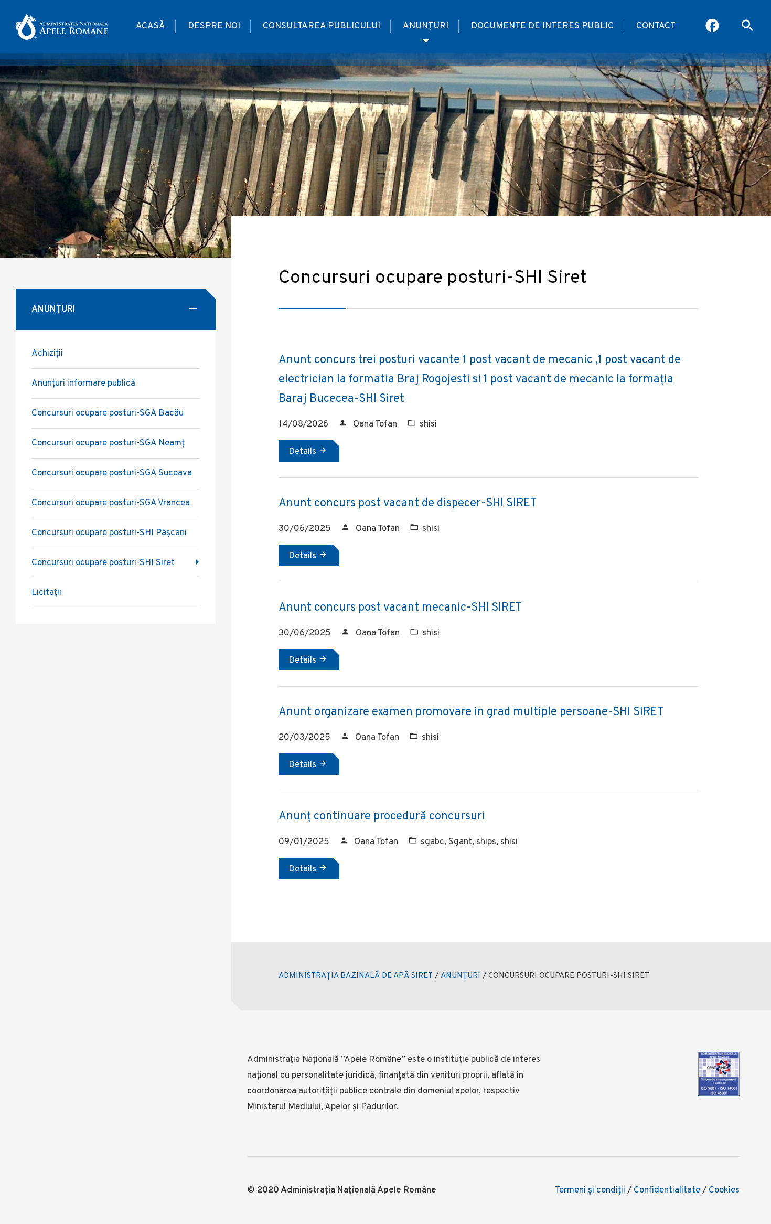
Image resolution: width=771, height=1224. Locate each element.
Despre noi (214, 26)
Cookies (724, 1190)
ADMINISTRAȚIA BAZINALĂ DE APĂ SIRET (356, 976)
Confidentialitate (667, 1190)
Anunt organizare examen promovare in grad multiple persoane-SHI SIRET (471, 712)
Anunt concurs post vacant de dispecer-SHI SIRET (408, 503)
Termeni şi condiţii (590, 1190)
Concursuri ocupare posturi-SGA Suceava (111, 473)
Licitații (46, 593)
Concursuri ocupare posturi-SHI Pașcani (109, 533)
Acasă (150, 26)
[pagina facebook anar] (713, 26)
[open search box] (747, 26)
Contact (656, 26)
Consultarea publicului (321, 26)
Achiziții (47, 353)
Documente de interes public (542, 26)
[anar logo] (62, 27)
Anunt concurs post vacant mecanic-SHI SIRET (400, 608)
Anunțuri (425, 26)
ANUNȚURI (460, 976)
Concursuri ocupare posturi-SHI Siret (103, 563)
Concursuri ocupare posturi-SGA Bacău (107, 413)
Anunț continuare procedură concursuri (382, 817)
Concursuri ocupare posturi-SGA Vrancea (110, 503)
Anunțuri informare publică (83, 383)
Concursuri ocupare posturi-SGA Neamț (108, 443)
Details (303, 451)
